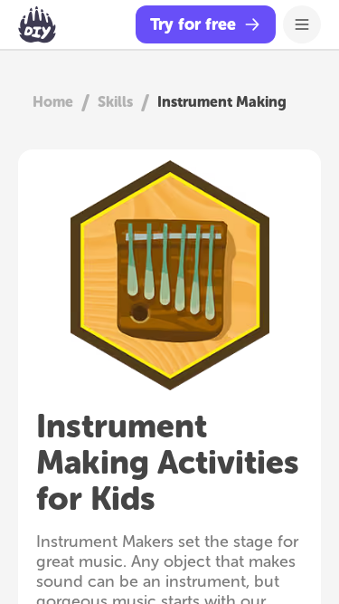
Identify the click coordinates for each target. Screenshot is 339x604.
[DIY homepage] (37, 24)
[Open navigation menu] (302, 24)
